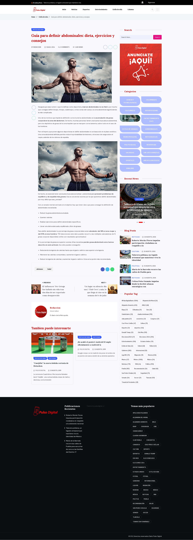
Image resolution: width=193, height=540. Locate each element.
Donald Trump (127, 332)
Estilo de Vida (127, 346)
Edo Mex (142, 332)
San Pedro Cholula (129, 373)
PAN (138, 364)
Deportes (86, 9)
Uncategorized (151, 160)
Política (130, 145)
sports (130, 160)
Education (130, 118)
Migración (138, 355)
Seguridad (145, 373)
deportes (139, 328)
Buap (125, 310)
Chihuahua (137, 310)
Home (33, 17)
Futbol (141, 346)
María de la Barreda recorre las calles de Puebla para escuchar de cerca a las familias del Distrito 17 (139, 205)
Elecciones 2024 (146, 337)
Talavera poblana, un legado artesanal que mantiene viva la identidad (146, 257)
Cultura (130, 110)
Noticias (74, 9)
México (138, 359)
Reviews (151, 145)
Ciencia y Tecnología (130, 101)
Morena (152, 355)
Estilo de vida (117, 9)
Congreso (154, 319)
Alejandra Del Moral (150, 300)
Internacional (141, 350)
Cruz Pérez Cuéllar (129, 323)
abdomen (39, 269)
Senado (125, 377)
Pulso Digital (40, 370)
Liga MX (126, 355)
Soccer (137, 377)
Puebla (125, 368)
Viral (130, 168)
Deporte (126, 328)
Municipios (130, 137)
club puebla (127, 319)
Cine (149, 310)
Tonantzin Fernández (130, 382)
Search (157, 37)
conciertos (141, 319)
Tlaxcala (150, 377)
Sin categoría (151, 152)
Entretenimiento (101, 9)
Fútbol (153, 346)
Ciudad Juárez (127, 314)
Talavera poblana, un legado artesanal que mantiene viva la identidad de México (74, 432)
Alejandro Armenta (129, 305)
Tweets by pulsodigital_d (95, 406)
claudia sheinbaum (145, 314)
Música (151, 359)
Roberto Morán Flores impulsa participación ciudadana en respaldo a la (146, 243)
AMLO (145, 305)
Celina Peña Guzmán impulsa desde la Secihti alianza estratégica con (145, 284)
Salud (49, 269)
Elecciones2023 (128, 337)
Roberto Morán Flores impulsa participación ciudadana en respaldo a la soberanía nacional (75, 419)
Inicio (64, 9)
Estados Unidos (147, 341)
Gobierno (151, 129)
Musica (125, 359)
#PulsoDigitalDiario (130, 300)
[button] (137, 222)
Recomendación (140, 368)
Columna (131, 9)
